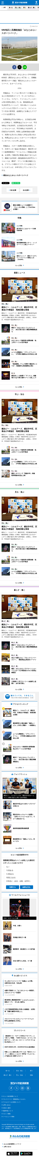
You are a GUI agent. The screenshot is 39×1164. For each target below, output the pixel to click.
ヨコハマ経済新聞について (10, 1096)
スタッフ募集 (7, 1114)
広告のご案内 (7, 1108)
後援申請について (8, 1111)
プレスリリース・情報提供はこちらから (14, 1099)
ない (8, 867)
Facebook (11, 1088)
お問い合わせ (7, 1105)
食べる (11, 7)
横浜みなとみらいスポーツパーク (15, 175)
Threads (28, 1088)
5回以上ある (11, 877)
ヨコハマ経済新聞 (19, 2)
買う (24, 7)
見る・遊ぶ (18, 7)
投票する (12, 887)
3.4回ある (10, 874)
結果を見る (26, 887)
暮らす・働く (31, 7)
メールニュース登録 (8, 1116)
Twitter (17, 1088)
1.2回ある (9, 870)
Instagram (22, 1088)
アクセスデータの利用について (11, 1102)
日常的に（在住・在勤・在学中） (18, 881)
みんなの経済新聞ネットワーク (19, 1136)
